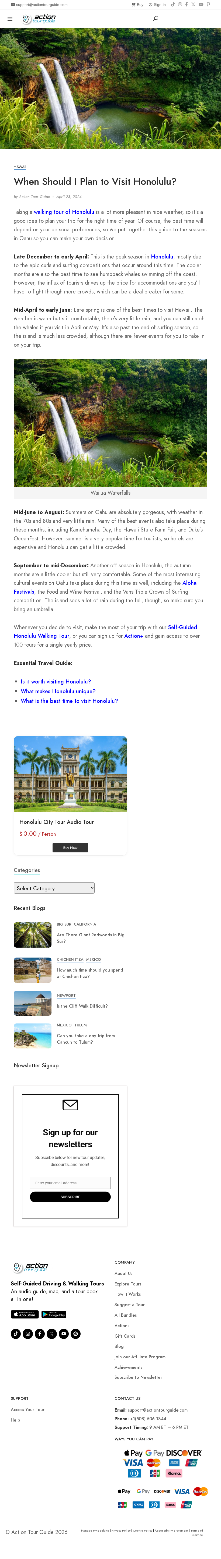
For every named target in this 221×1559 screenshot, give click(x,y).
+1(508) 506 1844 (148, 1419)
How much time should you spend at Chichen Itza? (90, 973)
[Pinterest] (208, 4)
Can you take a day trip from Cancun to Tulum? (86, 1039)
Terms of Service (197, 1532)
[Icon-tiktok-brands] (16, 1334)
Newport (66, 995)
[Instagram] (180, 4)
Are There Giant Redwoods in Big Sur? (91, 938)
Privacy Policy (121, 1530)
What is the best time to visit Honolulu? (69, 701)
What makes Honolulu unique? (58, 691)
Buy (140, 4)
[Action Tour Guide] (40, 18)
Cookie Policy (142, 1530)
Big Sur (64, 924)
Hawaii (20, 166)
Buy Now (70, 847)
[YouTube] (201, 4)
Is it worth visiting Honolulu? (56, 682)
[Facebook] (186, 4)
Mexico (93, 959)
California (85, 924)
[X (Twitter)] (193, 4)
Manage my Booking (95, 1530)
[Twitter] (52, 1334)
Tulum (80, 1025)
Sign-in (160, 4)
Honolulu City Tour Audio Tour (56, 822)
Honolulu (162, 257)
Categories (27, 870)
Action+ (133, 636)
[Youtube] (64, 1334)
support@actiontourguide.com (42, 4)
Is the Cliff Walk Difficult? (82, 1006)
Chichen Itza (70, 959)
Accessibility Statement (171, 1530)
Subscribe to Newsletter (138, 1377)
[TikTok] (173, 4)
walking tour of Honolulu (64, 212)
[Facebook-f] (40, 1334)
